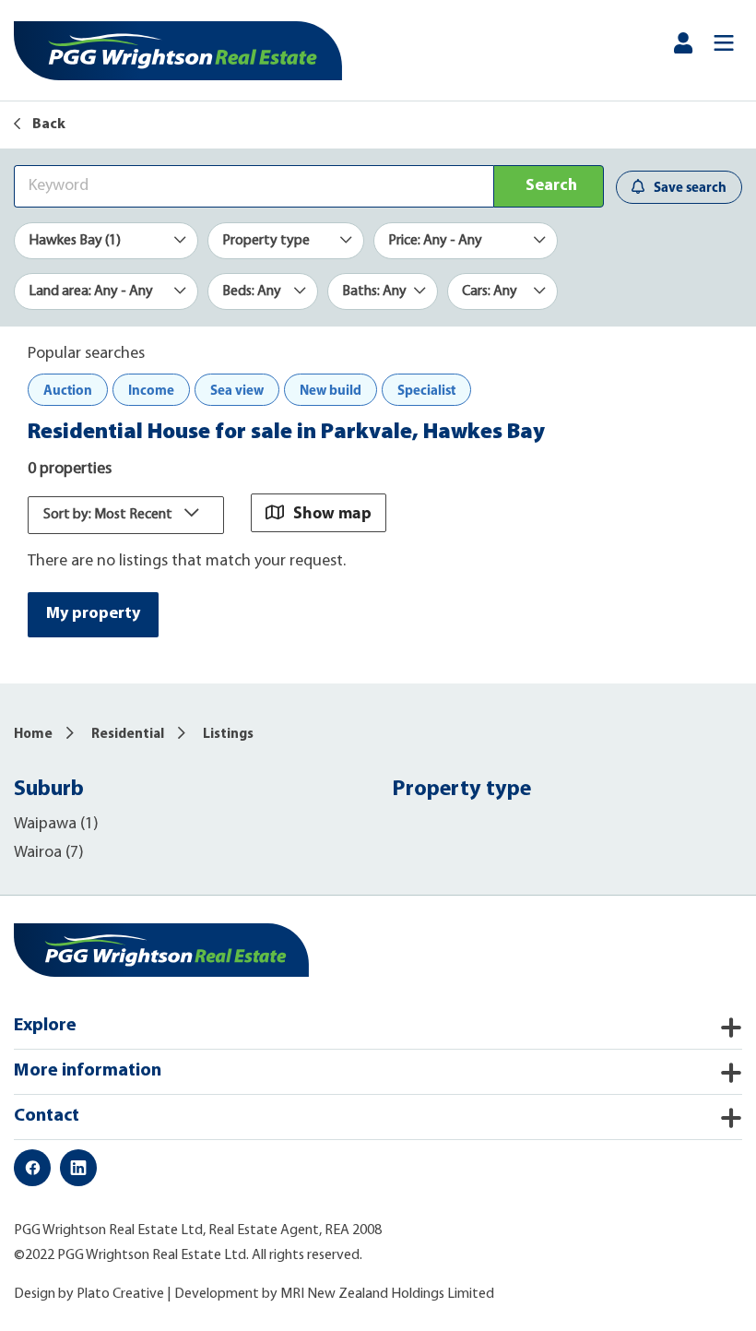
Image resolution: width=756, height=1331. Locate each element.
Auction (67, 389)
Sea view (237, 389)
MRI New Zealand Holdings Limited (387, 1294)
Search (551, 186)
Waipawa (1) (56, 824)
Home (33, 735)
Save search (690, 187)
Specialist (426, 389)
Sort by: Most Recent (109, 514)
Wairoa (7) (49, 853)
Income (151, 389)
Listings (228, 735)
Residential (127, 735)
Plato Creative (120, 1294)
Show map (332, 512)
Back (47, 124)
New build (330, 389)
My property (93, 614)
